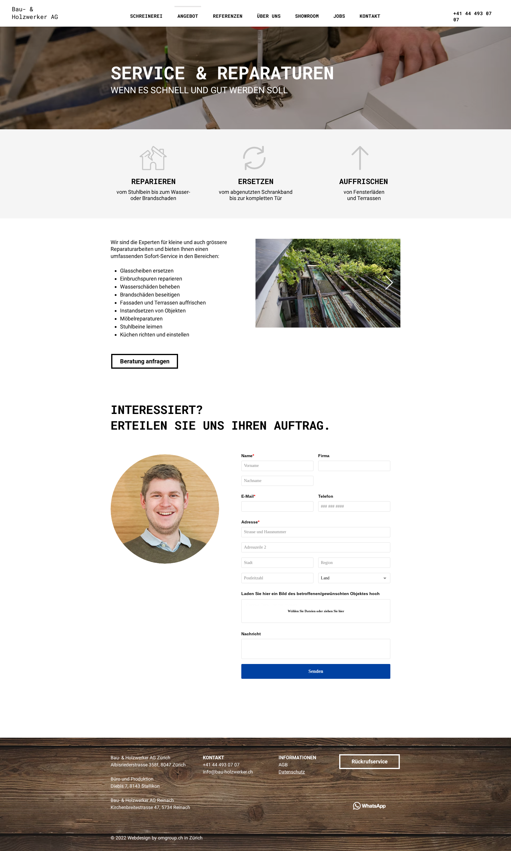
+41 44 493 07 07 (221, 765)
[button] (269, 13)
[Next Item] (389, 283)
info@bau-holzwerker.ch (228, 772)
